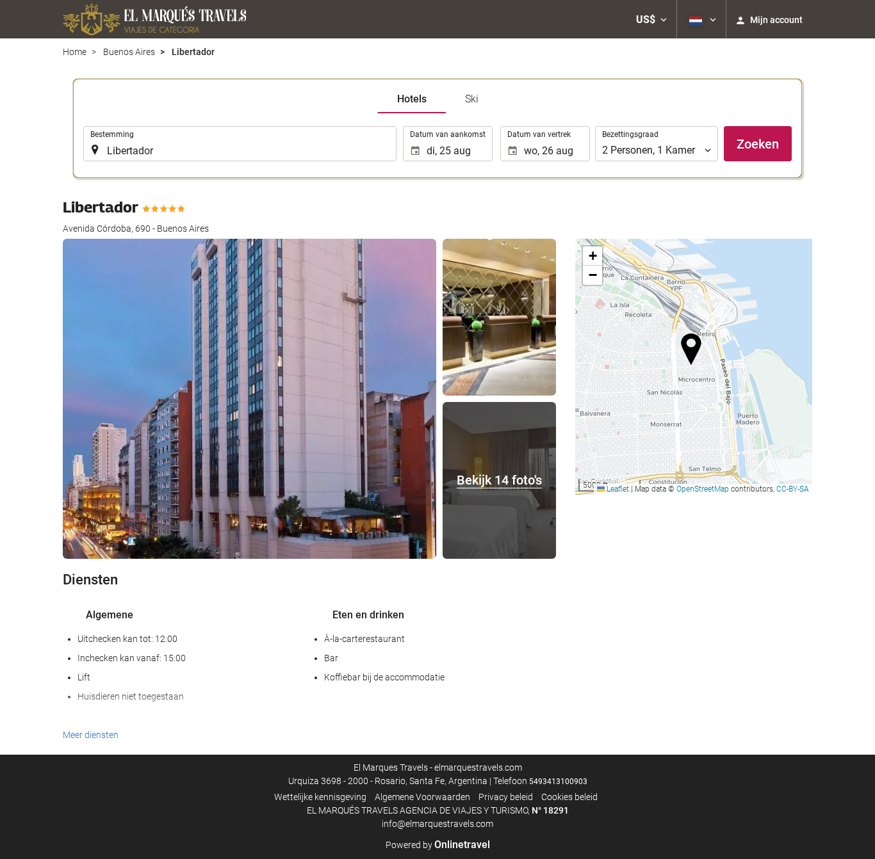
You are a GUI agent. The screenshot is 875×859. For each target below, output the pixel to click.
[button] (651, 19)
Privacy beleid (505, 797)
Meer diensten (91, 735)
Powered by (438, 845)
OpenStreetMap (702, 489)
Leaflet (617, 489)
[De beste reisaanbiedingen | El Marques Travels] (154, 19)
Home (74, 52)
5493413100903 (558, 781)
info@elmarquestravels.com (437, 824)
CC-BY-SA (792, 489)
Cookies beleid (569, 797)
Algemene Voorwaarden (422, 797)
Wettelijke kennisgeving (320, 797)
